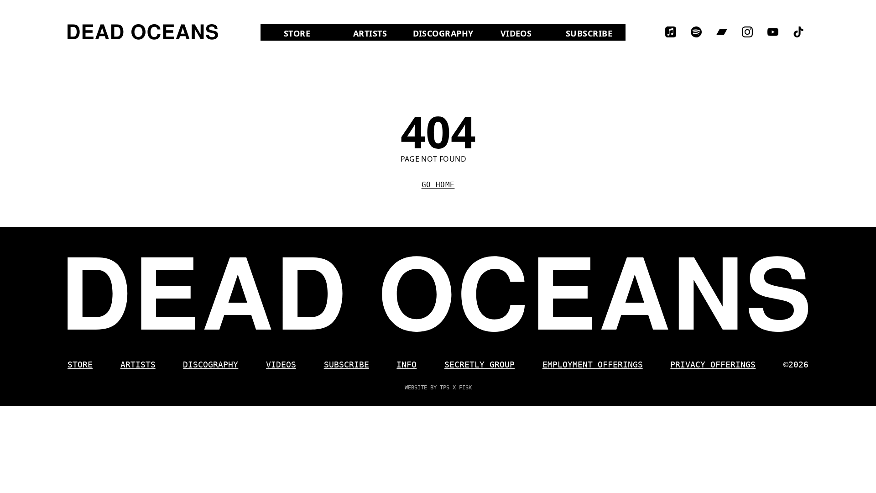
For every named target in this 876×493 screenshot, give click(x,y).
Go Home (438, 184)
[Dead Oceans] (143, 32)
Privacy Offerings (713, 364)
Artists (370, 33)
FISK (465, 387)
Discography (443, 33)
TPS (444, 387)
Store (309, 33)
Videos (527, 33)
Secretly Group (479, 364)
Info (406, 364)
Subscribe (589, 33)
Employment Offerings (592, 364)
